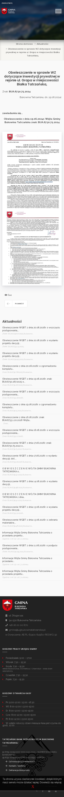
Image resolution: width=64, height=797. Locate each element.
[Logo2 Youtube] (56, 791)
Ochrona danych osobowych (22, 761)
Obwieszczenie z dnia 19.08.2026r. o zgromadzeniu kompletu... (29, 406)
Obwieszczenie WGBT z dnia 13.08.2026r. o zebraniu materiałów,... (30, 521)
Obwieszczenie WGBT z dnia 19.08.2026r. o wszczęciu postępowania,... (31, 393)
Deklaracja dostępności (19, 770)
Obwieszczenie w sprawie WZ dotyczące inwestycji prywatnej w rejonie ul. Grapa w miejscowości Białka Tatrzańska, (33, 52)
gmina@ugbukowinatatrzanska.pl (27, 630)
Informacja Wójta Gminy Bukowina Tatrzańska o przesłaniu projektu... (27, 534)
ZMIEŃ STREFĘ (7, 3)
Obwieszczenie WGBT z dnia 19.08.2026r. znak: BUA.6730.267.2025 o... (27, 380)
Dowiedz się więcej (50, 782)
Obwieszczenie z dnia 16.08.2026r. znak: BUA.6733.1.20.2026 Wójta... (23, 418)
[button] (16, 303)
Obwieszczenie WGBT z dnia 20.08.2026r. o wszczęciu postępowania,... (31, 329)
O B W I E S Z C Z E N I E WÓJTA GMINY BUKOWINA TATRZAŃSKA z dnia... (29, 495)
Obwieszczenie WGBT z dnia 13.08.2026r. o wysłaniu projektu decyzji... (30, 508)
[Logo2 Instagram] (49, 791)
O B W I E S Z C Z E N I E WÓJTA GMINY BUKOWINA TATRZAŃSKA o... (29, 470)
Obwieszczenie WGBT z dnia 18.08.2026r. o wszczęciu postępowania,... (31, 431)
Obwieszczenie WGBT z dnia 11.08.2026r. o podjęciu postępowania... (29, 547)
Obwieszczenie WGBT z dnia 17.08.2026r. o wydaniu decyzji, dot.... (29, 457)
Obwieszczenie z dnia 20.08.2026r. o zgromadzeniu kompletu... (29, 367)
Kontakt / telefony (17, 766)
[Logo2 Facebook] (43, 791)
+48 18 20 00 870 (18, 625)
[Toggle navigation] (58, 11)
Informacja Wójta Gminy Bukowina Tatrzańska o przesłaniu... (27, 559)
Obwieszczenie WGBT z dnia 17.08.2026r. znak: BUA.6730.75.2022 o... (27, 444)
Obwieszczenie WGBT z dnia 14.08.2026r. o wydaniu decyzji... (29, 483)
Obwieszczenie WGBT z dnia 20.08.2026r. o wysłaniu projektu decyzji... (30, 342)
